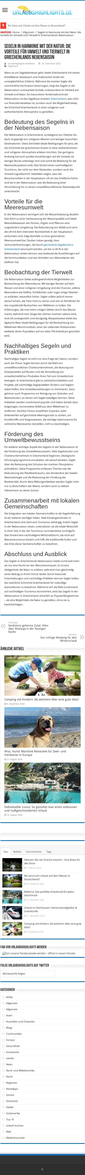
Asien (9, 1015)
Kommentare (34, 851)
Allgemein (28, 32)
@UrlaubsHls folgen (14, 973)
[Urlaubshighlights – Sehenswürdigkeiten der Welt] (42, 9)
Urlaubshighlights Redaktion (21, 63)
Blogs (9, 1027)
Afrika (9, 997)
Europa (10, 1039)
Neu (6, 851)
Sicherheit (12, 1101)
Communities (14, 1033)
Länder (10, 1058)
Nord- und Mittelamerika (20, 1070)
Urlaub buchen (15, 1125)
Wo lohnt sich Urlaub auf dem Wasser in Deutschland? (36, 25)
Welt (8, 1131)
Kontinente (12, 1052)
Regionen (11, 1082)
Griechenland (58, 98)
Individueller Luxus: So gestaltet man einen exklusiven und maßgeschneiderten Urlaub (40, 808)
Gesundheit (13, 1046)
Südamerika (13, 1113)
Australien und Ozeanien (20, 1021)
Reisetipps (12, 1088)
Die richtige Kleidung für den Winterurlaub (58, 637)
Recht (9, 1076)
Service (10, 1095)
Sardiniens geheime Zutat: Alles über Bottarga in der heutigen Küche (28, 627)
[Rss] (42, 1169)
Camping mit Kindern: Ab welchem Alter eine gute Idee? (41, 699)
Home (15, 32)
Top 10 (10, 1119)
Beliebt (17, 851)
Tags (49, 851)
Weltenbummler (15, 1137)
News (9, 1064)
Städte (9, 1107)
